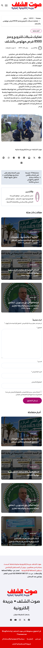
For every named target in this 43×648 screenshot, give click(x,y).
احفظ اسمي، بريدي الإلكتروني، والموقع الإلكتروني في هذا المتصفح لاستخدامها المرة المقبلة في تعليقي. (23, 393)
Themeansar (22, 634)
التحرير (28, 192)
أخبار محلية (36, 31)
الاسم (39, 361)
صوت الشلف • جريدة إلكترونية (21, 604)
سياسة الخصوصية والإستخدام (13, 638)
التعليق (39, 327)
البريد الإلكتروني (36, 372)
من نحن (38, 638)
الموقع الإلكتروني (37, 382)
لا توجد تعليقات (11, 48)
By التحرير (34, 48)
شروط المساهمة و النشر (21, 643)
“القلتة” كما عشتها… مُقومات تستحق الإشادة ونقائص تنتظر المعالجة (25, 240)
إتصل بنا (30, 638)
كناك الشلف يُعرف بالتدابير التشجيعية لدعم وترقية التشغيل (24, 540)
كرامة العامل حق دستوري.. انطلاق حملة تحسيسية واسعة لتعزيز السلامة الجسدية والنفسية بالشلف (22, 306)
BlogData (6, 631)
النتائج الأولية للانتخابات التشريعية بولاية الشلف (23, 271)
